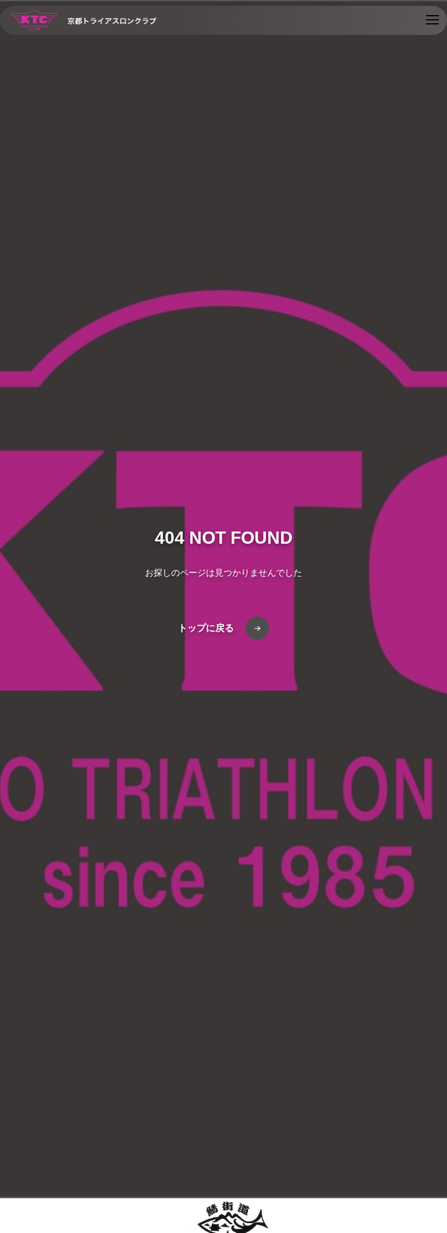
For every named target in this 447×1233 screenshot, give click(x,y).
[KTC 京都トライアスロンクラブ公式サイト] (84, 20)
